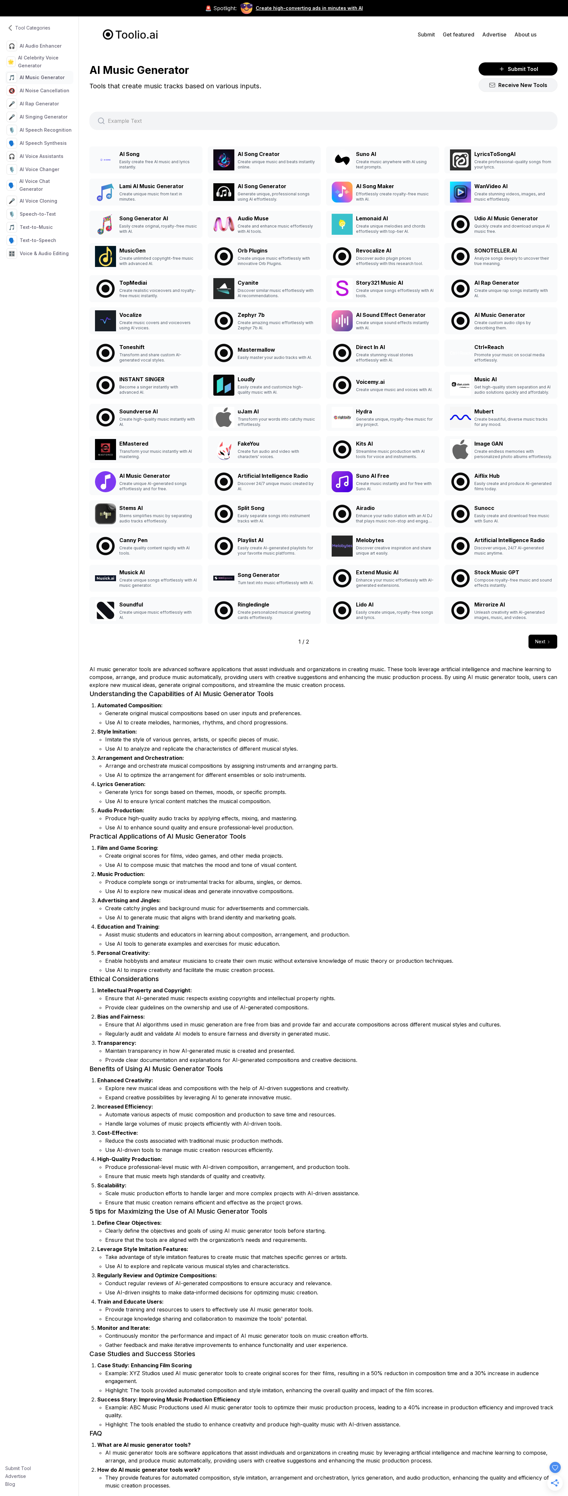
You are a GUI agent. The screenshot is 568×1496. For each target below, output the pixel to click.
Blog (10, 1484)
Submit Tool (18, 1468)
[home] (130, 34)
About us (525, 34)
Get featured (458, 34)
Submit (426, 34)
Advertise (15, 1476)
